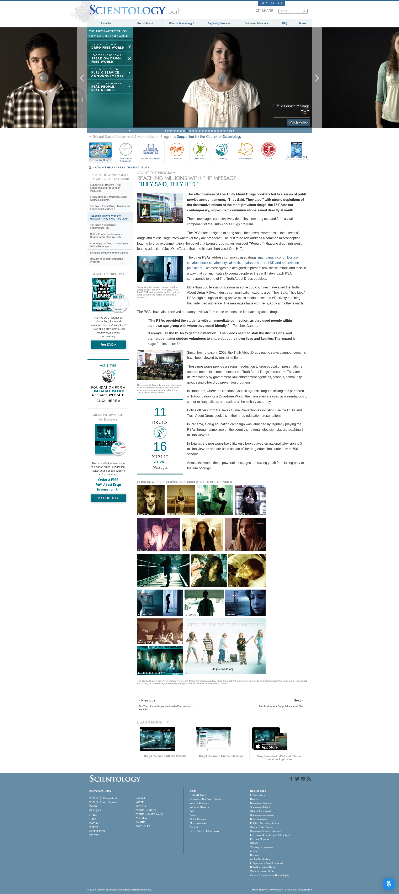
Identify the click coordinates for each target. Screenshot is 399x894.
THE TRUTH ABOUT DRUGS (132, 167)
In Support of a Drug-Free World (266, 863)
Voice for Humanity (199, 803)
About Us (106, 23)
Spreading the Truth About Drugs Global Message (109, 245)
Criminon (176, 158)
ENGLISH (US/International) (103, 798)
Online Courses (198, 819)
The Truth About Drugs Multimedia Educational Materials (110, 208)
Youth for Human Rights (262, 871)
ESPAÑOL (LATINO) (145, 810)
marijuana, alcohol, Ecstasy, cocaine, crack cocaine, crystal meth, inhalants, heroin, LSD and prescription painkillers (243, 263)
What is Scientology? (181, 23)
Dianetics (255, 799)
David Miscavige (258, 819)
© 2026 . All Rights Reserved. (119, 889)
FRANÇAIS (95, 810)
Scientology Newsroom (261, 815)
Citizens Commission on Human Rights (269, 875)
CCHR (268, 158)
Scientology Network (260, 803)
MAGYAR (140, 798)
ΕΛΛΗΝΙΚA (141, 818)
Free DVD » (108, 344)
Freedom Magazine (297, 158)
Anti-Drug (222, 158)
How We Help (101, 160)
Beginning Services (219, 23)
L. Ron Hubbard (144, 23)
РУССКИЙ (94, 823)
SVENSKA (140, 806)
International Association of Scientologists (271, 835)
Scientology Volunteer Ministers (266, 831)
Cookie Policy (274, 889)
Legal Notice (305, 889)
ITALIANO (140, 822)
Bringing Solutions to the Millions (109, 252)
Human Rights (245, 158)
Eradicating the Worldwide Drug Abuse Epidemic (108, 198)
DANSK (93, 806)
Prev (169, 131)
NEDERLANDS (97, 831)
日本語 (92, 819)
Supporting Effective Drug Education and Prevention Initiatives (105, 188)
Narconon (200, 158)
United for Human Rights (262, 867)
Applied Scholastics (151, 158)
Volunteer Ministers (256, 23)
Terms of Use (290, 889)
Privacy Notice (258, 889)
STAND (254, 843)
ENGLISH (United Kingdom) (103, 802)
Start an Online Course (261, 827)
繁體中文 (94, 827)
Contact (194, 827)
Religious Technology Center (264, 823)
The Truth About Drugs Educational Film (103, 226)
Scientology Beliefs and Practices (206, 799)
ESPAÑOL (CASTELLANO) (149, 814)
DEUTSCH (94, 835)
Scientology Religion (260, 807)
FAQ (284, 23)
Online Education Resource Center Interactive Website (106, 236)
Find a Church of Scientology (204, 831)
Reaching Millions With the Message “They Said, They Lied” (109, 217)
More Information (198, 823)
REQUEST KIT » (108, 498)
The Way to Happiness (126, 159)
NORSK (139, 802)
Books (303, 23)
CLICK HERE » (108, 400)
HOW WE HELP (104, 167)
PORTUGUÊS (142, 826)
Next (229, 131)
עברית (93, 814)
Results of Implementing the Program (106, 260)
